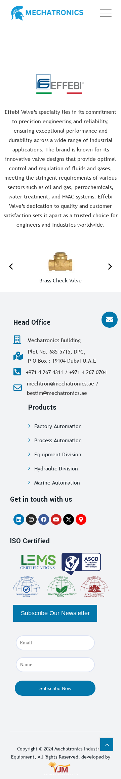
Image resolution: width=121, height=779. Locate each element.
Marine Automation (57, 482)
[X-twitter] (68, 519)
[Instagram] (31, 519)
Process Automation (58, 440)
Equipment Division (57, 454)
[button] (11, 266)
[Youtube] (56, 519)
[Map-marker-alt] (81, 519)
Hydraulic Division (56, 468)
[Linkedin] (18, 519)
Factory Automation (58, 426)
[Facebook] (43, 519)
